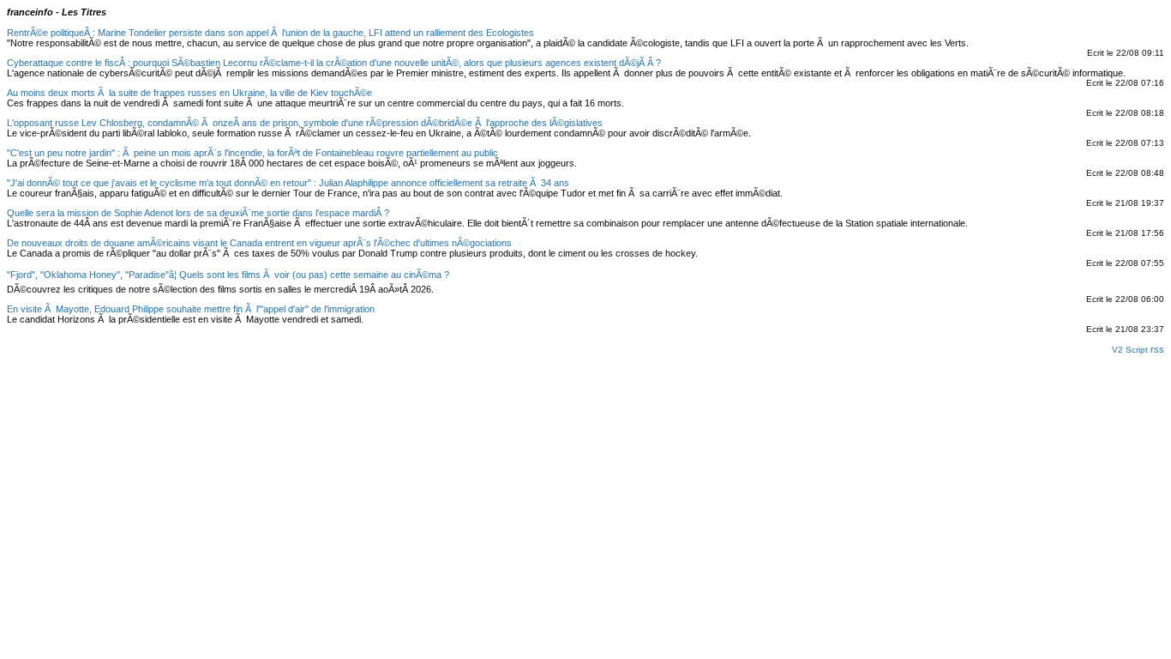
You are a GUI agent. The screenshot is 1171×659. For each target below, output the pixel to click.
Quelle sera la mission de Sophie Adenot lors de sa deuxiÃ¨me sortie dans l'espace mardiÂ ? (198, 213)
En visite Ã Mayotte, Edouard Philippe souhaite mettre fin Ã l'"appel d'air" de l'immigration (191, 309)
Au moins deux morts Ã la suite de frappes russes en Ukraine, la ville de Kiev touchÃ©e (189, 93)
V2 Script (1131, 349)
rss (1157, 349)
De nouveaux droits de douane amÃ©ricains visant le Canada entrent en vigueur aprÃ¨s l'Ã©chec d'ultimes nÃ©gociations (259, 243)
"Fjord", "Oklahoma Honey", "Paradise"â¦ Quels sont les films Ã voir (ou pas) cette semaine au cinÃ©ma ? (228, 274)
